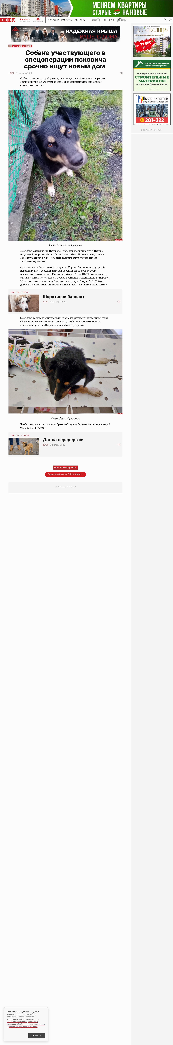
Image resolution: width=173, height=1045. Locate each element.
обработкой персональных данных (23, 1026)
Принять (36, 1035)
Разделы (67, 20)
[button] (170, 19)
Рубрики (53, 20)
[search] (165, 19)
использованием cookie (17, 1022)
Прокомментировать (65, 467)
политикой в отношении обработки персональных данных (26, 1023)
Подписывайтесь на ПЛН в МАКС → (65, 474)
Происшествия (20, 46)
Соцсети (80, 20)
